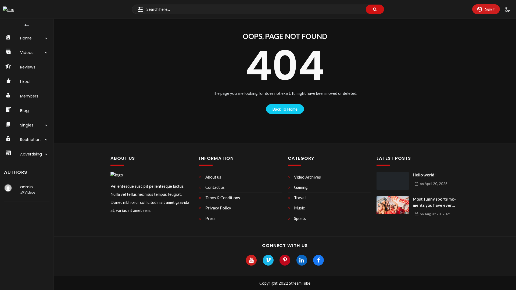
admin (26, 187)
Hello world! (424, 174)
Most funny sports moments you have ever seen (434, 202)
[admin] (8, 188)
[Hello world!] (393, 181)
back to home (285, 109)
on (433, 184)
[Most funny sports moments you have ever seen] (393, 205)
